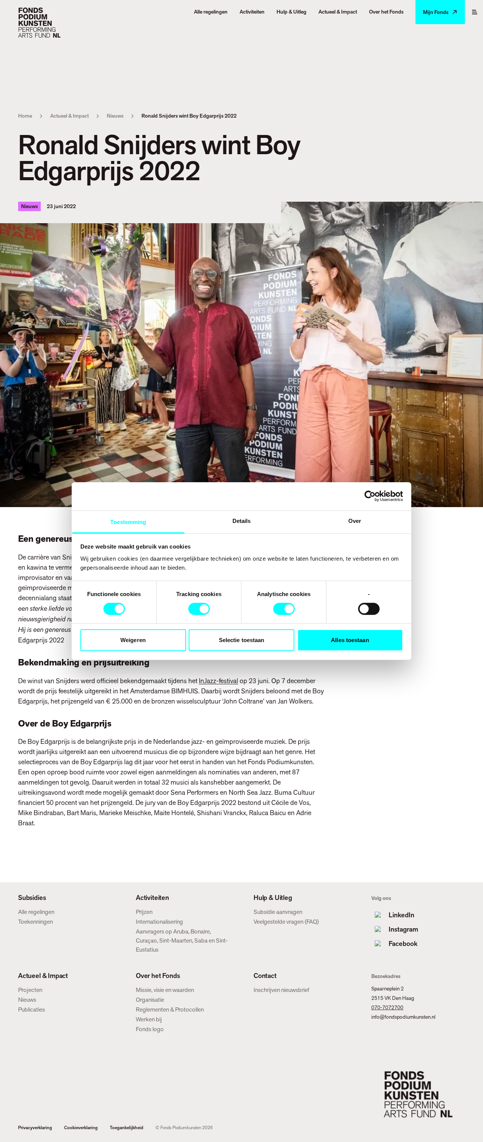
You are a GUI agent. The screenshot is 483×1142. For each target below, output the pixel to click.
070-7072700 (387, 1007)
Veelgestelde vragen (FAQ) (286, 922)
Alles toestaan (350, 640)
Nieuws (115, 115)
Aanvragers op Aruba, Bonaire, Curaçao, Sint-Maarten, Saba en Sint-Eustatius (182, 940)
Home (25, 115)
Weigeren (133, 640)
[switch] (199, 609)
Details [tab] (241, 520)
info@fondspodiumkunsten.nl (403, 1016)
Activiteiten (152, 897)
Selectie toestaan (242, 640)
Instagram (403, 929)
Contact (265, 975)
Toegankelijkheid (126, 1127)
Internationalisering (159, 922)
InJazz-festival (218, 680)
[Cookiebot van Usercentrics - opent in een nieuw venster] (370, 496)
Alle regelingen (36, 912)
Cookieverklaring (81, 1127)
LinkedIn (401, 915)
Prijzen (144, 912)
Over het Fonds (158, 975)
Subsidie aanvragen (278, 912)
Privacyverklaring (35, 1127)
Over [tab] (354, 520)
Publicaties (31, 1009)
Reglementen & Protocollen (170, 1009)
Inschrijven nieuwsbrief (281, 990)
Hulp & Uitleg (273, 897)
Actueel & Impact (69, 115)
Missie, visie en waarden (165, 990)
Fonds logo (150, 1029)
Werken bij (149, 1019)
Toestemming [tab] (128, 521)
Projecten (30, 990)
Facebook (403, 943)
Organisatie (150, 1000)
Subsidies (32, 897)
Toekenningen (35, 922)
